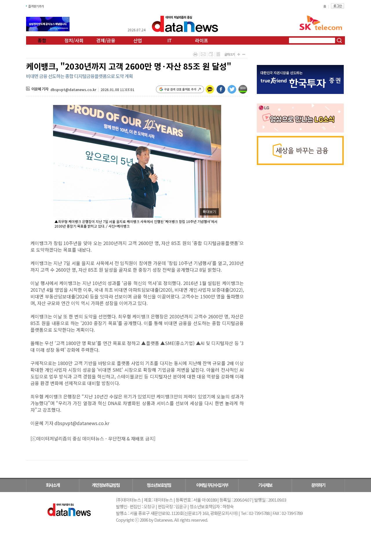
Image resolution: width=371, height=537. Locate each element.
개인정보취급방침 (106, 485)
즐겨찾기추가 (36, 6)
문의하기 (318, 485)
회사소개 (53, 485)
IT (169, 40)
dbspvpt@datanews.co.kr (73, 89)
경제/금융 (105, 40)
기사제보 (265, 485)
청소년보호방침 (159, 485)
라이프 (201, 40)
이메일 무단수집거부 (212, 485)
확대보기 (209, 212)
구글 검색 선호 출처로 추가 (180, 89)
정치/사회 (73, 40)
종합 (42, 40)
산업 (137, 40)
